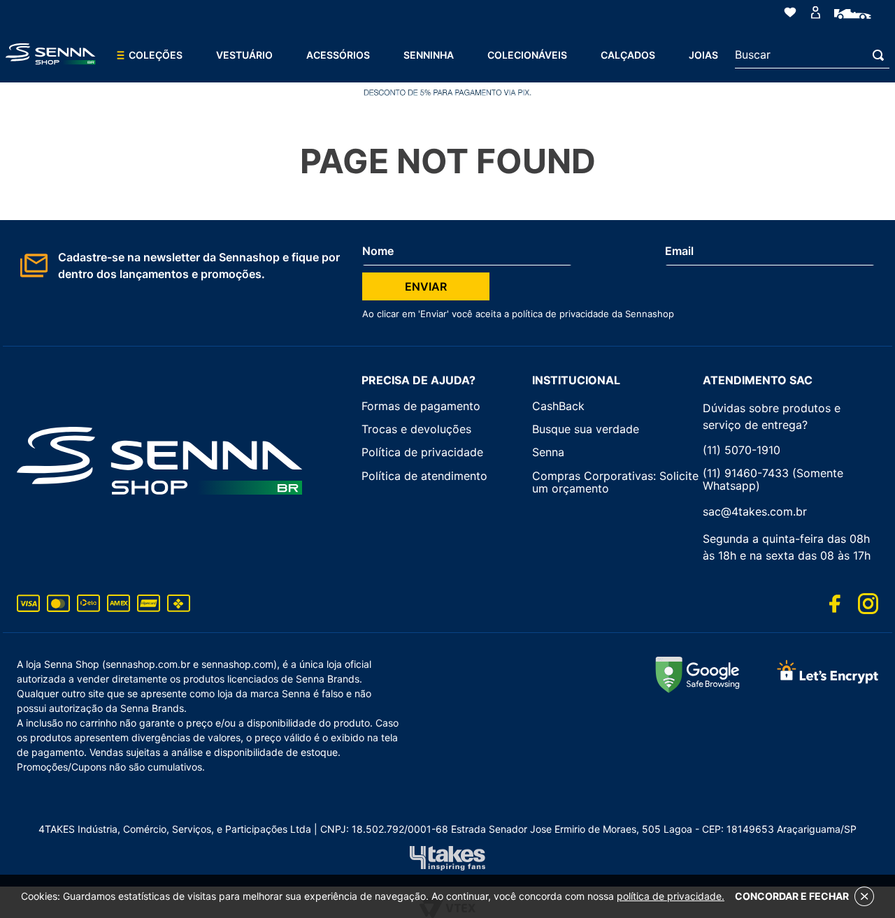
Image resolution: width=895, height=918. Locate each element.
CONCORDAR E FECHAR (792, 896)
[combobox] (812, 55)
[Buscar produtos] (881, 55)
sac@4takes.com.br (755, 511)
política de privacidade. (670, 896)
